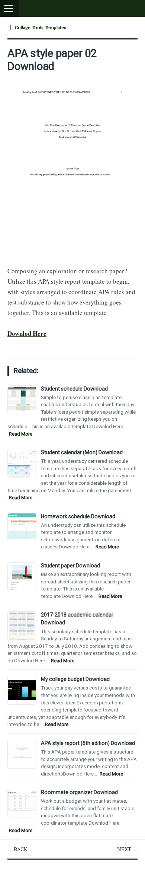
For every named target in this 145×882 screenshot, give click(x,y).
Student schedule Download (74, 389)
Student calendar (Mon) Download (82, 452)
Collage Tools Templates (40, 27)
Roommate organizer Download (79, 792)
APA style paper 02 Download (52, 59)
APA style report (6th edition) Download (88, 743)
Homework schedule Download (78, 516)
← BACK (17, 849)
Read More (20, 434)
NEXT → (127, 849)
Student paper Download (70, 566)
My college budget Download (75, 679)
